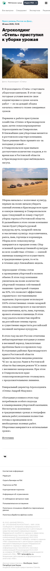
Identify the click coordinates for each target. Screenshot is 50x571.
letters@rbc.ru (28, 554)
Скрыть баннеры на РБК (12, 480)
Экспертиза (34, 10)
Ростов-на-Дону (24, 21)
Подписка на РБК (10, 484)
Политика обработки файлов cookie (18, 514)
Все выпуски (7, 10)
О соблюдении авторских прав (16, 498)
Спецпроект (21, 10)
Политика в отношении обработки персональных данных (23, 508)
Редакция (7, 475)
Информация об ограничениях (16, 494)
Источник (8, 438)
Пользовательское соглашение (15, 503)
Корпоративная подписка (13, 489)
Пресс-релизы (9, 21)
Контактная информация (13, 470)
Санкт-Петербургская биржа (21, 563)
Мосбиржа (27, 562)
